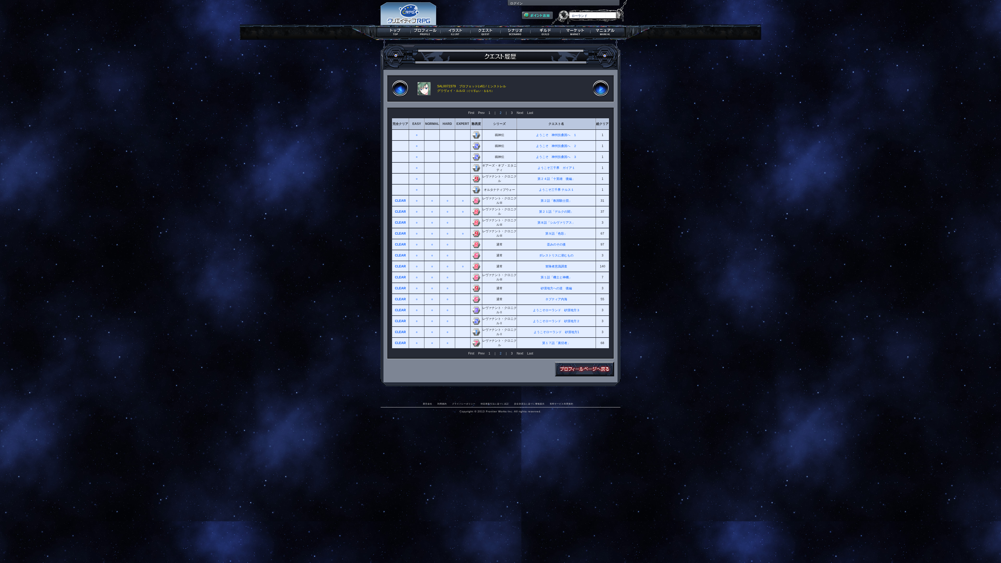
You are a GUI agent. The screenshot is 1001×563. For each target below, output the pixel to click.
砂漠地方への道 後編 (556, 288)
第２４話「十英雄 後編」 (556, 179)
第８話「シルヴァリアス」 (556, 222)
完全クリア (400, 124)
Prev (481, 113)
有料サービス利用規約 (561, 403)
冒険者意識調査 (556, 266)
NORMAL (432, 124)
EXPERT (462, 124)
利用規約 (442, 403)
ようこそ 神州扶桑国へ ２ (556, 146)
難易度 (476, 124)
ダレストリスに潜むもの (556, 255)
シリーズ (499, 124)
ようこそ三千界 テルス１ (556, 190)
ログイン (516, 3)
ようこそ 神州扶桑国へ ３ (556, 157)
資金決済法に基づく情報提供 (529, 403)
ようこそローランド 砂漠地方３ (556, 310)
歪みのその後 (556, 244)
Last (530, 113)
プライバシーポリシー (463, 403)
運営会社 (427, 403)
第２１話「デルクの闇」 (556, 211)
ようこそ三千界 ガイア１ (556, 168)
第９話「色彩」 (556, 233)
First (471, 113)
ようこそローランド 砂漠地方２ (556, 321)
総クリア (602, 124)
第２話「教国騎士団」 (556, 201)
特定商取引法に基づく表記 (495, 403)
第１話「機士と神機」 (556, 277)
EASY (416, 124)
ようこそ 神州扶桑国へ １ (556, 135)
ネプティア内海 (556, 299)
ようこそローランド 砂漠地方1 (556, 332)
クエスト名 (556, 124)
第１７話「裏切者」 (556, 343)
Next (520, 113)
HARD (447, 124)
